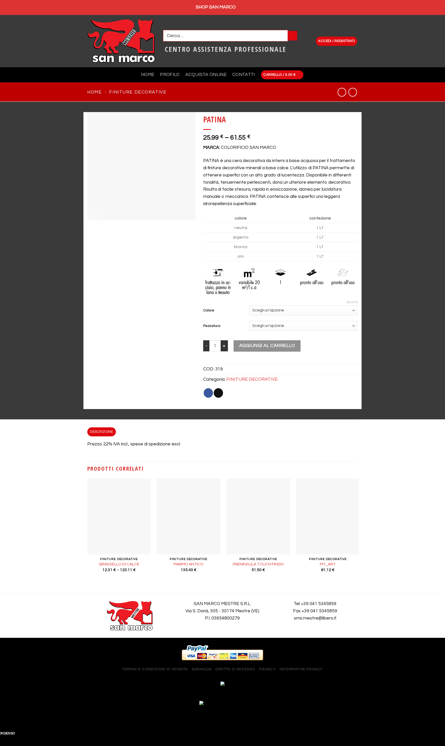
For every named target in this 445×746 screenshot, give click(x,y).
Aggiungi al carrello (267, 345)
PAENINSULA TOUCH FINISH (258, 564)
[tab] (101, 431)
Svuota (352, 302)
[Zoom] (94, 213)
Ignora (243, 7)
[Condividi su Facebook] (208, 393)
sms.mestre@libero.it (315, 618)
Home (147, 74)
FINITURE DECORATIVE (137, 92)
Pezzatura (211, 326)
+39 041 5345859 (318, 603)
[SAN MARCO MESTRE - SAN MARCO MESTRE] (121, 41)
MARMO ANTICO (188, 564)
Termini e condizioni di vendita (155, 669)
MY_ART (328, 564)
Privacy (267, 669)
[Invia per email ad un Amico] (218, 393)
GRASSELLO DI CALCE (119, 564)
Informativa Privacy (301, 669)
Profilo (169, 74)
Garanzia (202, 669)
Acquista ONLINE (206, 74)
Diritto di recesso (235, 669)
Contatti (243, 74)
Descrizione (101, 432)
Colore (208, 310)
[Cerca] (292, 35)
